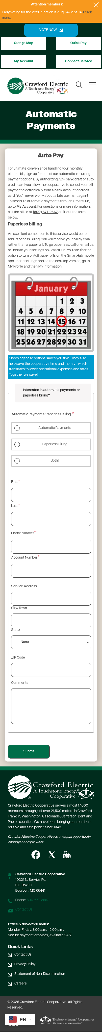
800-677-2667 (38, 900)
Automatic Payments (54, 428)
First (14, 482)
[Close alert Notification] (96, 5)
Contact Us (23, 909)
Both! (55, 461)
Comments (19, 683)
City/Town (19, 608)
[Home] (37, 85)
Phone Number (22, 533)
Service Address (24, 586)
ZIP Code (18, 658)
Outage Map (23, 43)
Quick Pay (78, 43)
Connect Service (78, 61)
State (15, 630)
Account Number (24, 558)
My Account (23, 61)
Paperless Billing (54, 444)
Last (14, 506)
